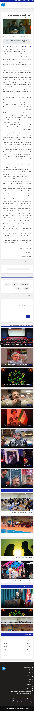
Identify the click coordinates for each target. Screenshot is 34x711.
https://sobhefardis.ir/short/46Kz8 (18, 269)
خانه (30, 679)
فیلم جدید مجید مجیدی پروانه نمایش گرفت (17, 405)
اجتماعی (28, 646)
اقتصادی (28, 643)
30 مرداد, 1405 (29, 605)
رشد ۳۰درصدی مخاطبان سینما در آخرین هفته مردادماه (17, 344)
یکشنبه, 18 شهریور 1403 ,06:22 (20, 36)
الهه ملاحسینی (25, 256)
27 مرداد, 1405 (29, 514)
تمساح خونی (24, 284)
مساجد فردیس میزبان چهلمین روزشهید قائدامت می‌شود (17, 425)
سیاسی (29, 601)
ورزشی (28, 653)
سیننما (26, 288)
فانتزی (18, 288)
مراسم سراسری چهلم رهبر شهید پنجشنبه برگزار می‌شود (17, 465)
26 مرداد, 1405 (29, 537)
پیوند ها (29, 670)
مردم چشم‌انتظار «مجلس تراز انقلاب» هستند (24, 603)
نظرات (29, 302)
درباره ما (29, 672)
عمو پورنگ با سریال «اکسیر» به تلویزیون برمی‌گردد (17, 364)
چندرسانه (28, 656)
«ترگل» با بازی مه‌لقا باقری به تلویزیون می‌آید (17, 445)
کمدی (7, 284)
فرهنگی (28, 650)
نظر (28, 317)
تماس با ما (28, 675)
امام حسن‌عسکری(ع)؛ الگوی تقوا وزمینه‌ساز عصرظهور (17, 384)
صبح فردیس (11, 47)
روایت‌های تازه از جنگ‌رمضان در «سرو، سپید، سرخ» (17, 485)
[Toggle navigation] (31, 4)
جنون (15, 284)
